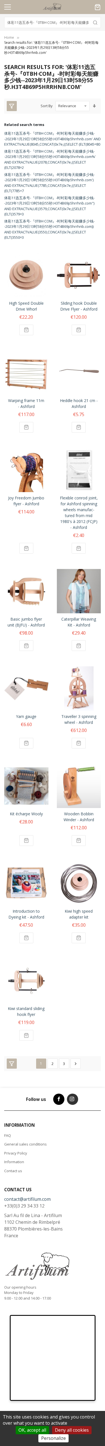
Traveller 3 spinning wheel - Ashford (78, 719)
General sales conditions (25, 1144)
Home (9, 37)
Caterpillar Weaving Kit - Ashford (78, 622)
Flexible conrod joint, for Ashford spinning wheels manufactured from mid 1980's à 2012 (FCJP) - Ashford (79, 512)
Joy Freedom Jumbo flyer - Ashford (26, 500)
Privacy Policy (15, 1153)
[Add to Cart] (26, 330)
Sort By (47, 105)
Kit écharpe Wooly (26, 813)
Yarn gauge (26, 716)
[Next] (75, 1063)
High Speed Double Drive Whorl (26, 306)
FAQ (7, 1135)
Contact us (13, 1170)
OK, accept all (32, 1430)
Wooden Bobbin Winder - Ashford (79, 816)
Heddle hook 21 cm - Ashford (79, 403)
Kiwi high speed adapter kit (79, 914)
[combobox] (52, 22)
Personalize (53, 1438)
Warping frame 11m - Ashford (26, 403)
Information (14, 1161)
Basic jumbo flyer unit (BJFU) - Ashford (26, 622)
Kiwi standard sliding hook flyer (26, 1011)
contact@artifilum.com (27, 1199)
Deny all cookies (72, 1430)
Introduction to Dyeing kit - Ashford (26, 914)
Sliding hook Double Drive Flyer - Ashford (78, 306)
